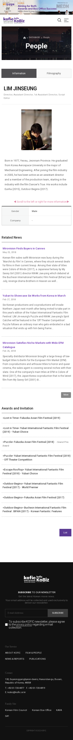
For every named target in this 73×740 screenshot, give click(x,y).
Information (19, 73)
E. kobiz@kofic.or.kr (15, 692)
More (66, 394)
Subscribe (57, 613)
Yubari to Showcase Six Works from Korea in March (34, 295)
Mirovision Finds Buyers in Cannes (24, 248)
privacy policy (24, 624)
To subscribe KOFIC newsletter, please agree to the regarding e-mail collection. (37, 624)
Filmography (54, 73)
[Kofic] (8, 20)
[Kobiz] (19, 20)
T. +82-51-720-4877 (14, 688)
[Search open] (59, 20)
